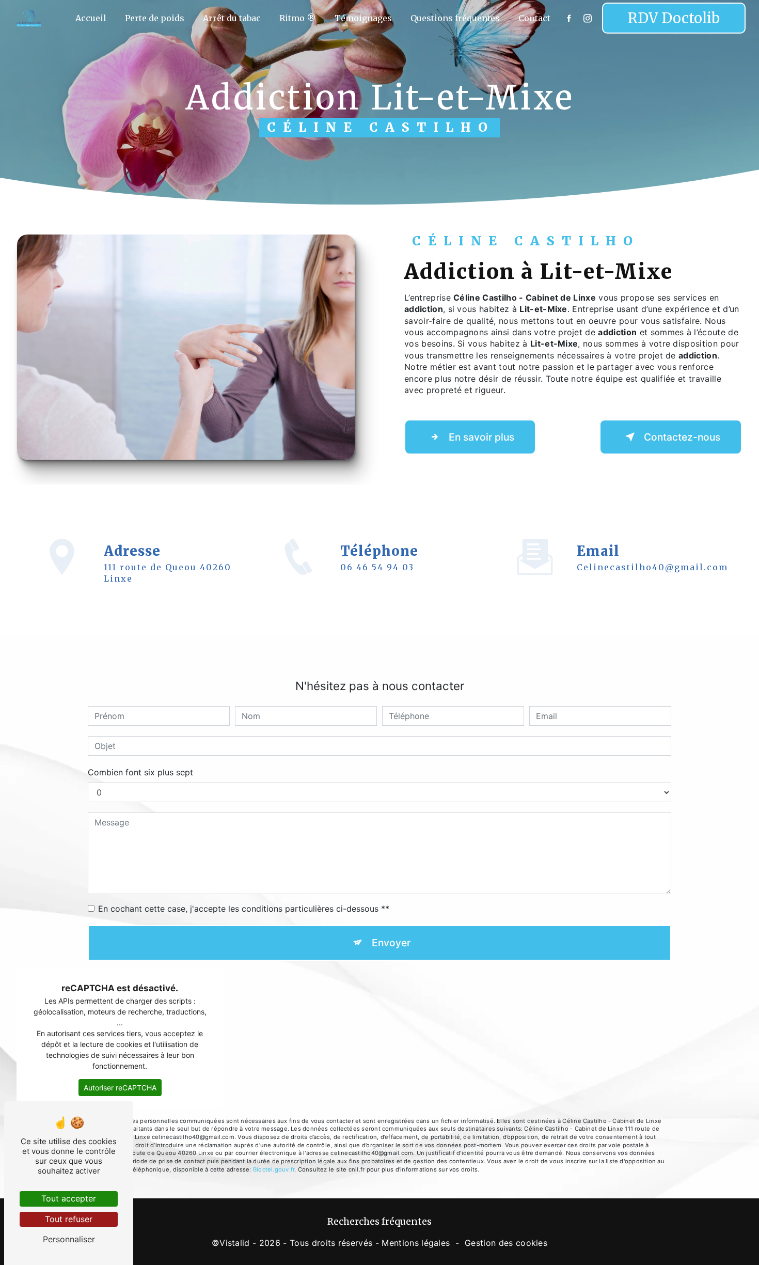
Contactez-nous (682, 437)
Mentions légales (416, 1243)
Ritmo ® (297, 18)
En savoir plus (481, 437)
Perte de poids (154, 18)
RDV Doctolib (674, 18)
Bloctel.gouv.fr (273, 1169)
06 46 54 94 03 (377, 567)
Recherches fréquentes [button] (379, 1221)
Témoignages (363, 18)
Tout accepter (68, 1198)
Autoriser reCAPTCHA (120, 1087)
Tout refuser (68, 1219)
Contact (534, 18)
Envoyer (391, 942)
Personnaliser (69, 1239)
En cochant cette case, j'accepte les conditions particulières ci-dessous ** (243, 908)
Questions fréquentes (455, 18)
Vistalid (234, 1243)
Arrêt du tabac (232, 18)
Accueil (90, 18)
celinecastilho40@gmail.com (652, 567)
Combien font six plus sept (140, 772)
